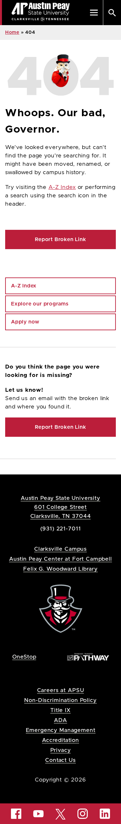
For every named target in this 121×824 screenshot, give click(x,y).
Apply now (25, 321)
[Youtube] (38, 813)
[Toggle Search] (112, 12)
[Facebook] (16, 814)
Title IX (60, 710)
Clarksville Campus (60, 549)
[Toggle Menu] (94, 12)
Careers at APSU (60, 690)
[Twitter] (60, 813)
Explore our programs (40, 303)
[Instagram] (82, 814)
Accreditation (60, 740)
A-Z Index (62, 187)
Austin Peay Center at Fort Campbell (60, 559)
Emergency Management (61, 730)
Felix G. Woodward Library (60, 569)
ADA (60, 720)
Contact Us (60, 760)
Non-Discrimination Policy (60, 700)
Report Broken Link (60, 239)
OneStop (24, 657)
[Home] (60, 608)
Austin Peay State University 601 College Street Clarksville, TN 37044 (60, 507)
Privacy (60, 750)
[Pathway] (88, 656)
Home (12, 32)
